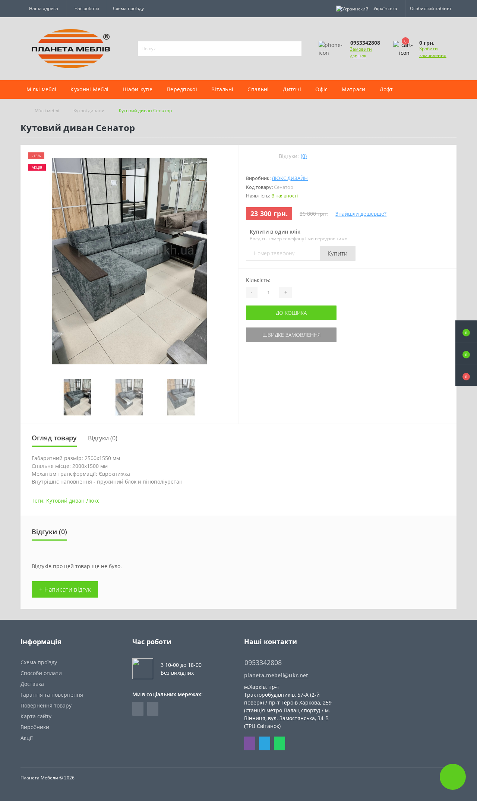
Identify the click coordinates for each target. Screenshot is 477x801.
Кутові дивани (89, 110)
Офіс (321, 89)
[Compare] (448, 156)
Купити (338, 253)
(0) (304, 155)
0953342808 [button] (263, 662)
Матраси (353, 89)
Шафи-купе (137, 89)
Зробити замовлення (432, 51)
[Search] (296, 48)
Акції (26, 737)
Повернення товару (46, 705)
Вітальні (222, 89)
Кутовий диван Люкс (72, 500)
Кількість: (258, 280)
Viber (249, 743)
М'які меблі (41, 89)
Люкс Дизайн (290, 178)
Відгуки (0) (102, 438)
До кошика (291, 312)
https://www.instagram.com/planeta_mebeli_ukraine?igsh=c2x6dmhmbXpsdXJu (152, 709)
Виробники (34, 727)
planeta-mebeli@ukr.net (276, 675)
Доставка (32, 683)
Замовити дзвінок (361, 52)
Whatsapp (279, 743)
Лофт (386, 89)
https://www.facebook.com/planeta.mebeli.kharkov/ (137, 709)
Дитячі (292, 89)
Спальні (258, 89)
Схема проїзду (128, 8)
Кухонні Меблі (89, 89)
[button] (466, 375)
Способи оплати (41, 673)
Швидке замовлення (291, 334)
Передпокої (182, 89)
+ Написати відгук (65, 589)
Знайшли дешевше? (360, 213)
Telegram (264, 743)
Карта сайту (35, 716)
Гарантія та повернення (51, 694)
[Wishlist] (431, 156)
